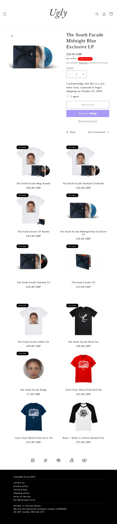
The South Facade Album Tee (33, 342)
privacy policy (21, 486)
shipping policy (21, 493)
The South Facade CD (83, 282)
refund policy (20, 489)
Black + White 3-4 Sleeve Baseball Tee (83, 438)
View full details (96, 132)
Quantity (70, 68)
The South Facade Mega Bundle (34, 183)
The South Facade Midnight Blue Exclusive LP (83, 233)
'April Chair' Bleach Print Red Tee (83, 390)
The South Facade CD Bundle (34, 231)
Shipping (83, 63)
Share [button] (72, 132)
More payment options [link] (87, 121)
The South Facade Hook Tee (83, 342)
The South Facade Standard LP (33, 282)
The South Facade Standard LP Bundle (83, 183)
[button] (4, 13)
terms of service (22, 496)
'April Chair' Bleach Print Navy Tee (33, 438)
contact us (19, 482)
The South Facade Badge (33, 390)
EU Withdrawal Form (24, 500)
